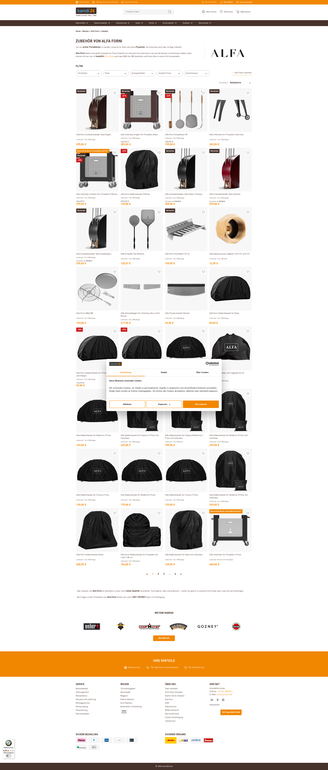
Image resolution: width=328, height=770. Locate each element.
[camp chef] (149, 626)
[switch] (8, 755)
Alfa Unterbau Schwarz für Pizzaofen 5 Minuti (96, 194)
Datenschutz (170, 707)
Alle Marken (164, 638)
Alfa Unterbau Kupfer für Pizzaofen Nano (139, 135)
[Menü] (12, 740)
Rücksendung (82, 707)
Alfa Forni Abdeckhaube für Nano (224, 313)
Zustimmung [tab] (125, 372)
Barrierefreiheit (172, 714)
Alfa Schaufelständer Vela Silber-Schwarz (183, 194)
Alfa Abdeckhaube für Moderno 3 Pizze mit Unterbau (228, 436)
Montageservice (83, 703)
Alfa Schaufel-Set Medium (132, 254)
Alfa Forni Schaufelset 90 (176, 135)
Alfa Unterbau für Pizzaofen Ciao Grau (226, 135)
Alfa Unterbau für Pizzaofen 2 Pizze (225, 555)
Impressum (170, 721)
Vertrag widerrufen (231, 712)
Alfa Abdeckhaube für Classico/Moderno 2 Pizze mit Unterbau (184, 436)
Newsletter (215, 705)
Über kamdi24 (171, 689)
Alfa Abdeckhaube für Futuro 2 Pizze (181, 495)
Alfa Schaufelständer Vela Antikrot (224, 194)
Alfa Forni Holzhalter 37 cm (177, 254)
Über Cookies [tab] (202, 372)
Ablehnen (127, 404)
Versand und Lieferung (86, 699)
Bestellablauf (82, 689)
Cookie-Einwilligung (174, 717)
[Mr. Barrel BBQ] (120, 626)
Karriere (169, 699)
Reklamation (81, 696)
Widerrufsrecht (172, 710)
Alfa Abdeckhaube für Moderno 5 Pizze (138, 495)
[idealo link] (141, 712)
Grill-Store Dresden (173, 692)
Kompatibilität (138, 73)
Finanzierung (81, 710)
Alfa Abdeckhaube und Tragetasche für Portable (226, 374)
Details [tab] (164, 372)
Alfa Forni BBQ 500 (84, 313)
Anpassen (162, 404)
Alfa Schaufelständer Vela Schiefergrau (93, 254)
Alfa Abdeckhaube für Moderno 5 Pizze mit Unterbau (228, 496)
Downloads (125, 692)
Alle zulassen (201, 404)
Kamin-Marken (127, 699)
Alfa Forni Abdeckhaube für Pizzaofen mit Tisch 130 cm (139, 556)
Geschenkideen (82, 714)
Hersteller (82, 73)
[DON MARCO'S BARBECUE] (178, 626)
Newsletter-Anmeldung (131, 707)
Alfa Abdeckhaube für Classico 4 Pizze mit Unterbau (140, 436)
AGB (167, 703)
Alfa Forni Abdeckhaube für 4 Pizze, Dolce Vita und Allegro (97, 374)
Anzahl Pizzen (165, 73)
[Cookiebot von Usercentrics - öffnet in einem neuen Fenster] (207, 364)
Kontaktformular (217, 688)
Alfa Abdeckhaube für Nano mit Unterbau (183, 555)
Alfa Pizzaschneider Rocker (177, 313)
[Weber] (91, 626)
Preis (107, 73)
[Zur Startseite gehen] (86, 12)
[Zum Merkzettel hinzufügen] (114, 93)
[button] (242, 72)
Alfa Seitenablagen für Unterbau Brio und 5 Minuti (140, 314)
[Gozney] (207, 626)
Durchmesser (192, 73)
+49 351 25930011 (225, 692)
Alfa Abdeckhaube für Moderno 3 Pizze (93, 435)
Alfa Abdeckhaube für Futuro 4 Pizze (92, 495)
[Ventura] (236, 626)
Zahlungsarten (82, 692)
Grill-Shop (109, 56)
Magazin (124, 696)
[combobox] (144, 12)
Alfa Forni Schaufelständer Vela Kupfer (93, 135)
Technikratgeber (127, 689)
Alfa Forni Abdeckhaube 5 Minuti (135, 194)
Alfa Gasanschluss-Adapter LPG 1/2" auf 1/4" (229, 254)
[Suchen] (169, 12)
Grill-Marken (126, 703)
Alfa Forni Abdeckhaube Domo (89, 555)
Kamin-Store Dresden (174, 696)
